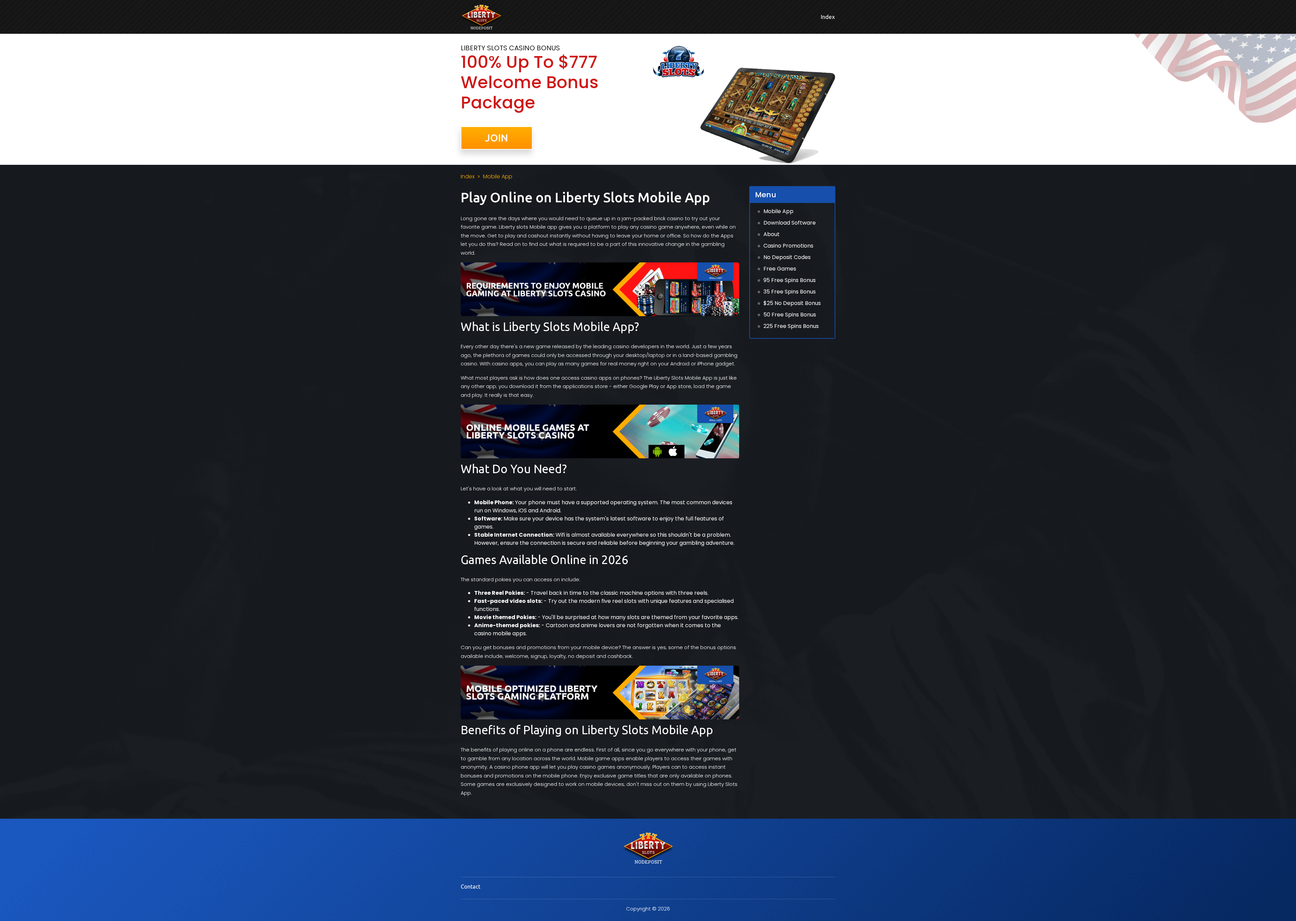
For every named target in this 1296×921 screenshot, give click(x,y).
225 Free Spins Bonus (791, 326)
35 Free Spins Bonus (789, 292)
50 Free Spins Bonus (789, 314)
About (771, 234)
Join (496, 138)
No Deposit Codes (787, 257)
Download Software (789, 223)
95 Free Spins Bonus (789, 280)
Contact (470, 887)
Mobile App (778, 211)
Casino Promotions (788, 246)
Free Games (779, 269)
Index (828, 17)
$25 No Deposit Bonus (792, 303)
